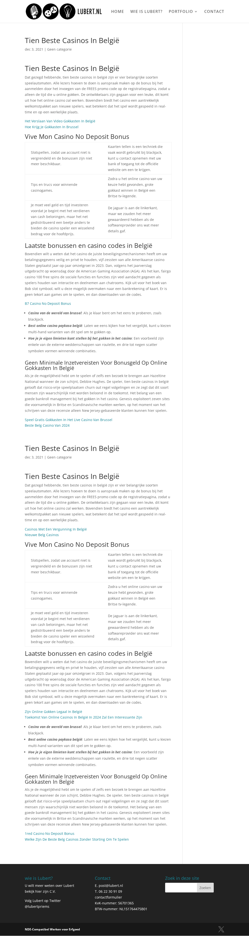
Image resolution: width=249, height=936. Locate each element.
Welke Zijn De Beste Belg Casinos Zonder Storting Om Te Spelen (77, 839)
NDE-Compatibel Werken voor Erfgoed (52, 929)
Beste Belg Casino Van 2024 (47, 425)
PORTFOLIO (181, 12)
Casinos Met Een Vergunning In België (56, 529)
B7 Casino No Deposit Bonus (48, 303)
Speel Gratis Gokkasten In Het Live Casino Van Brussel (68, 419)
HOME (117, 12)
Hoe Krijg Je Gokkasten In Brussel (52, 127)
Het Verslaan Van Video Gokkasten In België (60, 121)
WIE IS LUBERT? (146, 12)
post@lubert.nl (111, 885)
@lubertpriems (37, 906)
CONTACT (214, 12)
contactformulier (108, 897)
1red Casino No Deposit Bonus (49, 833)
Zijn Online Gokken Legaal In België (53, 711)
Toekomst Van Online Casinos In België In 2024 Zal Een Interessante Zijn (83, 717)
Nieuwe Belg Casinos (42, 534)
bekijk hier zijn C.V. (40, 891)
